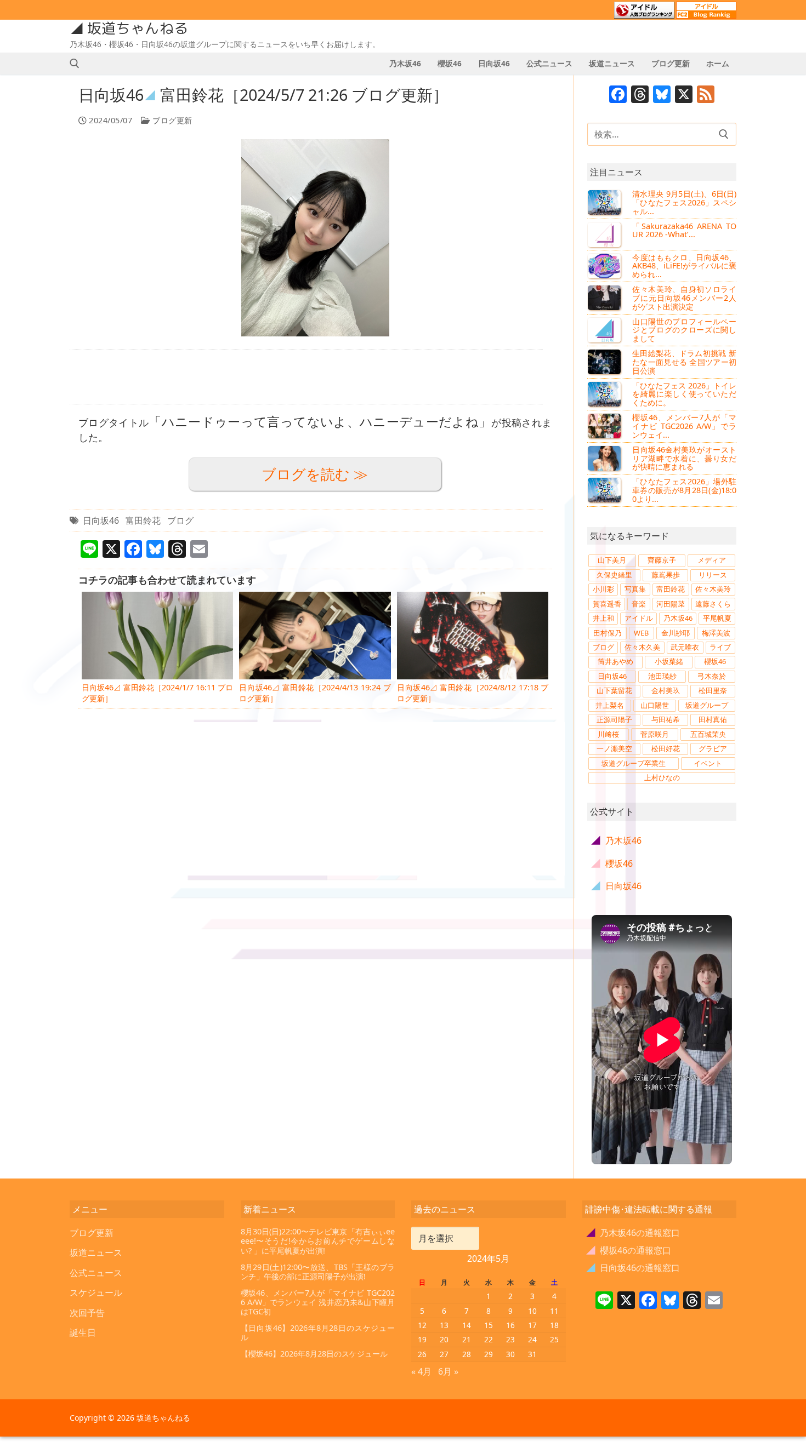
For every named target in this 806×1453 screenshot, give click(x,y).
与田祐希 (665, 719)
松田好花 (665, 748)
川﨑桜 (608, 734)
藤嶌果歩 (665, 575)
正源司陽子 (614, 719)
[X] (684, 95)
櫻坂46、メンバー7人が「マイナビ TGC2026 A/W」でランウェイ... (684, 426)
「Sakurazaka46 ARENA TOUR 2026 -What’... (684, 230)
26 (422, 1354)
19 (422, 1339)
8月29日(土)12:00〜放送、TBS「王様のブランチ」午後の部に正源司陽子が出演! (318, 1272)
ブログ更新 (171, 120)
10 (532, 1311)
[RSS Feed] (706, 95)
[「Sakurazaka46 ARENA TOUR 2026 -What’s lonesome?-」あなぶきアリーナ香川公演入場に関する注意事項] (605, 234)
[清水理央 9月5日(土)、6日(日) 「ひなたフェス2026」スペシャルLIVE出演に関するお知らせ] (605, 202)
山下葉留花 (614, 690)
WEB (641, 633)
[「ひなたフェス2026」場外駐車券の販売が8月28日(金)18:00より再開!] (605, 489)
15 (488, 1325)
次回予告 (87, 1313)
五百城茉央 (708, 734)
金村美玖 (665, 690)
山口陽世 (654, 705)
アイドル (639, 618)
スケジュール (96, 1292)
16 (510, 1325)
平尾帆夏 (717, 618)
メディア (711, 560)
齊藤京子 (662, 560)
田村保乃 (607, 633)
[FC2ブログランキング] (706, 14)
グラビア (713, 748)
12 (422, 1325)
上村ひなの (662, 777)
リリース (713, 575)
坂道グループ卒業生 (633, 763)
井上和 (603, 618)
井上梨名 (609, 705)
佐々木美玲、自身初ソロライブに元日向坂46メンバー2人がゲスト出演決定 (684, 298)
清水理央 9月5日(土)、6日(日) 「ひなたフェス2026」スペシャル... (684, 202)
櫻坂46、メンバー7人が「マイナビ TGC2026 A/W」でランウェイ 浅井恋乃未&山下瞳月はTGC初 (318, 1302)
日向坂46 (101, 520)
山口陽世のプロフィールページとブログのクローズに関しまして (684, 330)
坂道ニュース (96, 1252)
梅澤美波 (716, 633)
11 (554, 1311)
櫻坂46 (715, 661)
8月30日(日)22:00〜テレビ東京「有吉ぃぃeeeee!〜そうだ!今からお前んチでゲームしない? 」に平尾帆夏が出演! (318, 1241)
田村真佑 (713, 719)
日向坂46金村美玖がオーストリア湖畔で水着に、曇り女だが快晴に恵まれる (684, 458)
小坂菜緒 (669, 661)
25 (554, 1339)
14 (466, 1325)
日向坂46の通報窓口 (633, 1268)
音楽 (639, 604)
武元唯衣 (685, 647)
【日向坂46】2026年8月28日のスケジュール (318, 1332)
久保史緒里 (614, 575)
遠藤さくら (713, 604)
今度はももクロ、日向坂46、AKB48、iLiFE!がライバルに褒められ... (684, 266)
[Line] (604, 1301)
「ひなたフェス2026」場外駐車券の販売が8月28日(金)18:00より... (684, 490)
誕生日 (83, 1332)
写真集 (635, 589)
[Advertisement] (306, 377)
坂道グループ (706, 705)
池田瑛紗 (662, 676)
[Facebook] (618, 95)
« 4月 (421, 1371)
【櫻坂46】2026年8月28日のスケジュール (314, 1353)
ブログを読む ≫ (315, 474)
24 (532, 1339)
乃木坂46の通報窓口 (633, 1233)
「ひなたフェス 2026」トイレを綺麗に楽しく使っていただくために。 (684, 394)
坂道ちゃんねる (137, 28)
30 (510, 1354)
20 (444, 1339)
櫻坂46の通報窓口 (629, 1250)
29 (488, 1354)
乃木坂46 (678, 618)
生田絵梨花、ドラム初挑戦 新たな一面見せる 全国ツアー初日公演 (684, 362)
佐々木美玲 (713, 589)
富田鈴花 (143, 520)
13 (444, 1325)
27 (444, 1354)
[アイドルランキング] (644, 14)
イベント (708, 763)
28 (466, 1354)
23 (510, 1339)
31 (532, 1354)
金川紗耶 (675, 633)
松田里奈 (713, 690)
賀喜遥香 (607, 604)
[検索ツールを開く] (75, 63)
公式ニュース (96, 1273)
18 (554, 1325)
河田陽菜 (670, 604)
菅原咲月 (654, 734)
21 (466, 1339)
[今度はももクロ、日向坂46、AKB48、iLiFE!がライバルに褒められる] (605, 265)
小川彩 (603, 589)
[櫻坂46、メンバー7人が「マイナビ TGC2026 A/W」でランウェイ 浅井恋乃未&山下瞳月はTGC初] (605, 425)
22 (488, 1339)
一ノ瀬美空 (614, 748)
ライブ (720, 647)
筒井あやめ (615, 661)
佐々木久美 (642, 647)
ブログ (180, 520)
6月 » (448, 1371)
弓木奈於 (711, 676)
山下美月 (612, 560)
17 (532, 1325)
